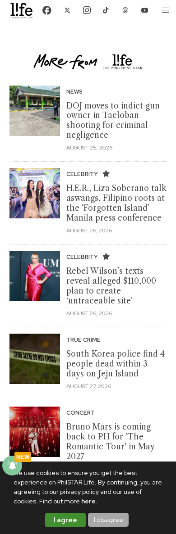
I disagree (108, 520)
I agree (65, 520)
